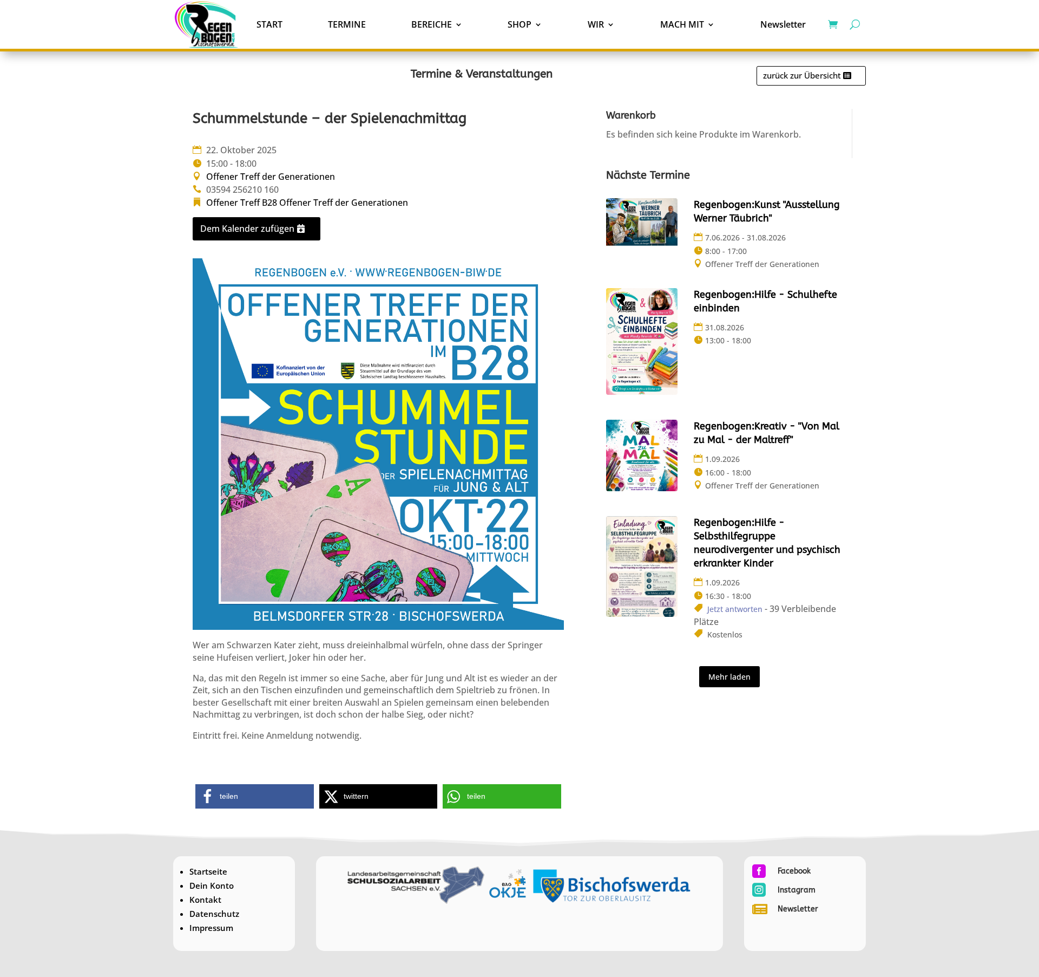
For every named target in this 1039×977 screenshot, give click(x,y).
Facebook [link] (794, 871)
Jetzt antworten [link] (734, 609)
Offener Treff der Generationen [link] (270, 177)
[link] (206, 24)
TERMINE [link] (347, 24)
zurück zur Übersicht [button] (802, 75)
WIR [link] (596, 24)
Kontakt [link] (205, 899)
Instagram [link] (797, 890)
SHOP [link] (519, 24)
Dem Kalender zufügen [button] (247, 229)
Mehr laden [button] (729, 677)
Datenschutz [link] (214, 913)
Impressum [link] (211, 927)
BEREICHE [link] (431, 24)
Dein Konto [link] (211, 885)
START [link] (269, 24)
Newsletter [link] (783, 24)
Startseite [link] (208, 871)
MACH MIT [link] (682, 24)
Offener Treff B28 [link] (241, 203)
